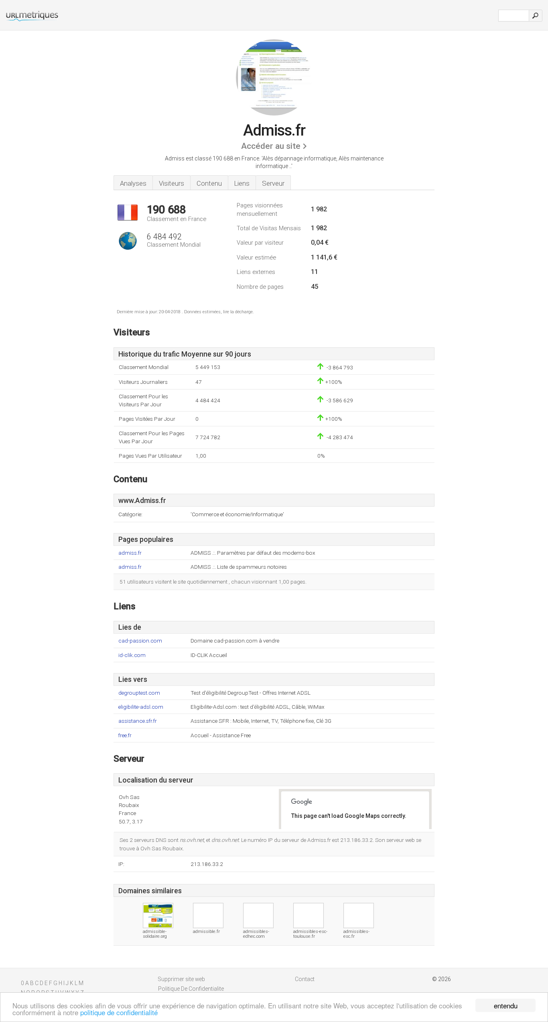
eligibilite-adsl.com (140, 707)
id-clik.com (132, 655)
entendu (506, 1005)
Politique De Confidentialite (191, 989)
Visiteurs (171, 183)
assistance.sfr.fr (137, 721)
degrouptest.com (139, 693)
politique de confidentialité (119, 1012)
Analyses (133, 183)
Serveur (273, 183)
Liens (242, 183)
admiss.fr (130, 553)
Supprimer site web (181, 979)
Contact (305, 979)
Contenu (209, 183)
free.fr (125, 735)
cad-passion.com (140, 641)
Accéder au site (270, 146)
